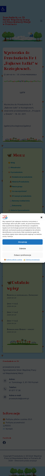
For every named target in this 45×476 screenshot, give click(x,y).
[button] (41, 217)
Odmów (22, 248)
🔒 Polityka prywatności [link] (31, 259)
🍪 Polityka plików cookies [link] (13, 259)
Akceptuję (22, 242)
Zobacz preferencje (22, 255)
